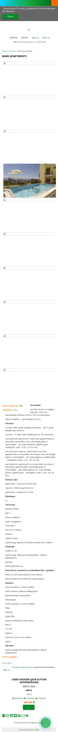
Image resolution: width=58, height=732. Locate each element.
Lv (37, 37)
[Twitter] (15, 716)
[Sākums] (29, 30)
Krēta (15, 410)
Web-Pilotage (34, 730)
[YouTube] (11, 716)
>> (29, 707)
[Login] (27, 716)
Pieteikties (16, 667)
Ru (48, 37)
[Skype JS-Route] (19, 716)
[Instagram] (7, 716)
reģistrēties (29, 667)
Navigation (54, 3)
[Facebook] (3, 716)
